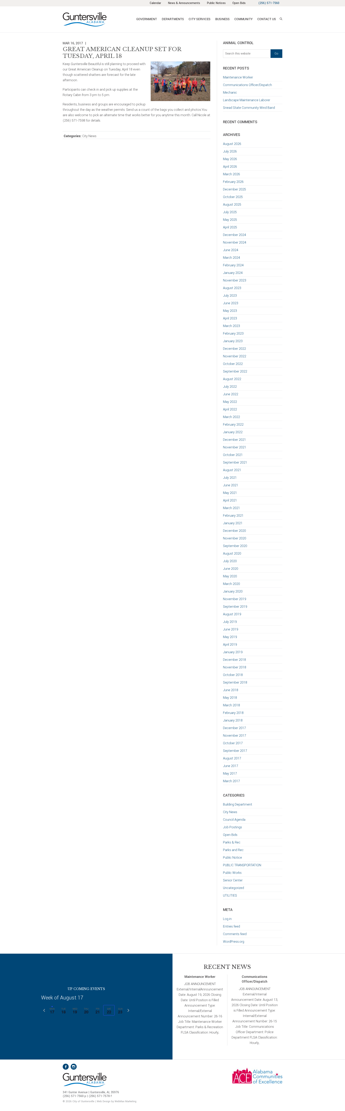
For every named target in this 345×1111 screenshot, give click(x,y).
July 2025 (230, 212)
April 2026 (230, 166)
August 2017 (232, 758)
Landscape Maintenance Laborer (246, 100)
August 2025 (232, 204)
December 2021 (234, 439)
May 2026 (230, 159)
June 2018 (230, 690)
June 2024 (230, 250)
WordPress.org (233, 941)
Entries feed (231, 926)
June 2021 (230, 485)
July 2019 (230, 621)
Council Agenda (234, 819)
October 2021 (233, 455)
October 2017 (233, 743)
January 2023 (233, 341)
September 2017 (235, 750)
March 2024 (231, 257)
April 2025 (230, 227)
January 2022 (233, 432)
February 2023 (233, 333)
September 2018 (235, 682)
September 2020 (235, 546)
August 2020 (232, 553)
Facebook (66, 1067)
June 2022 (230, 394)
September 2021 (235, 462)
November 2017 (234, 735)
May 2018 (230, 697)
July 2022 (230, 386)
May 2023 (230, 310)
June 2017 (230, 766)
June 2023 (230, 303)
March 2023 (231, 326)
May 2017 (230, 773)
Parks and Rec (233, 850)
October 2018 (233, 675)
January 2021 (233, 523)
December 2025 (234, 189)
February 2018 (233, 713)
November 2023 (234, 280)
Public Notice (232, 857)
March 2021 (231, 508)
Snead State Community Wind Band (249, 107)
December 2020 (234, 530)
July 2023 (230, 295)
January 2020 (233, 591)
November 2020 (234, 538)
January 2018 (233, 720)
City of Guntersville (98, 19)
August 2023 (232, 288)
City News (89, 136)
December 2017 (234, 728)
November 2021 (234, 447)
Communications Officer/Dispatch (247, 85)
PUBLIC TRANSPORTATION (242, 865)
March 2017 (231, 781)
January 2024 (233, 273)
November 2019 (234, 599)
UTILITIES (230, 895)
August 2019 (232, 614)
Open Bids (230, 835)
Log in (227, 919)
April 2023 (230, 318)
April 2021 (230, 500)
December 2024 (234, 235)
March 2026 (231, 174)
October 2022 (233, 364)
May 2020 (230, 576)
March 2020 (231, 584)
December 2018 (234, 659)
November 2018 (234, 667)
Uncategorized (233, 888)
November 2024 (234, 242)
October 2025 (233, 197)
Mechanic (230, 92)
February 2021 (233, 515)
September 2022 (235, 371)
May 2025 (230, 219)
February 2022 (233, 424)
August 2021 (232, 470)
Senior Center (233, 880)
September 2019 (235, 606)
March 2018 (231, 705)
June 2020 (230, 568)
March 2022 (231, 417)
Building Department (237, 804)
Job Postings (232, 827)
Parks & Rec (231, 842)
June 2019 (230, 629)
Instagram (74, 1067)
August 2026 (232, 144)
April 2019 (230, 644)
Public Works (232, 872)
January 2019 (233, 652)
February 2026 (233, 181)
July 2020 (230, 561)
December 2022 (234, 348)
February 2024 (233, 265)
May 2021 (230, 493)
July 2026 (230, 151)
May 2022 (230, 401)
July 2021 (230, 477)
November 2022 (234, 356)
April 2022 (230, 409)
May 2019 (230, 637)
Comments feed (235, 934)
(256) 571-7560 (268, 3)
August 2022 (232, 379)
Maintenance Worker (238, 77)
